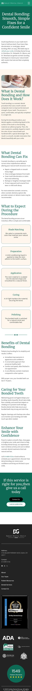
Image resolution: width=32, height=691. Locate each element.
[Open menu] (29, 3)
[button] (16, 504)
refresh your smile (7, 51)
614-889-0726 (8, 457)
